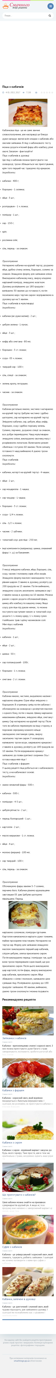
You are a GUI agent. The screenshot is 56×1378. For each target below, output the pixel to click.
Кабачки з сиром (12, 1142)
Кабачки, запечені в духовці (18, 1299)
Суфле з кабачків (12, 1247)
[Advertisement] (28, 50)
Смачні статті (7, 1042)
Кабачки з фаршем (13, 1090)
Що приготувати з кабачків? (19, 1194)
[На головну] (16, 6)
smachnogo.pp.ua (22, 1361)
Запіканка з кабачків (14, 1038)
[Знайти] (50, 15)
